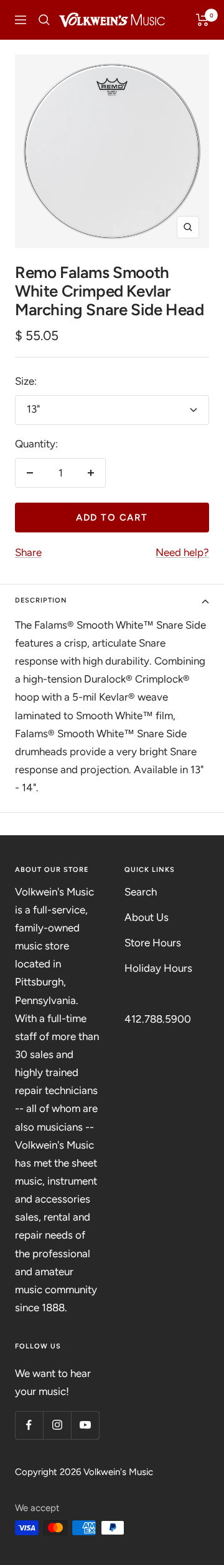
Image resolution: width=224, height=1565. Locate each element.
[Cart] (202, 20)
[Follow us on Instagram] (57, 1425)
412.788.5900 (157, 1019)
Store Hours (152, 942)
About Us (146, 917)
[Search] (44, 19)
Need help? (182, 552)
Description (41, 600)
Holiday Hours (158, 968)
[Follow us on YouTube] (85, 1425)
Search (140, 892)
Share (28, 552)
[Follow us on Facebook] (29, 1425)
